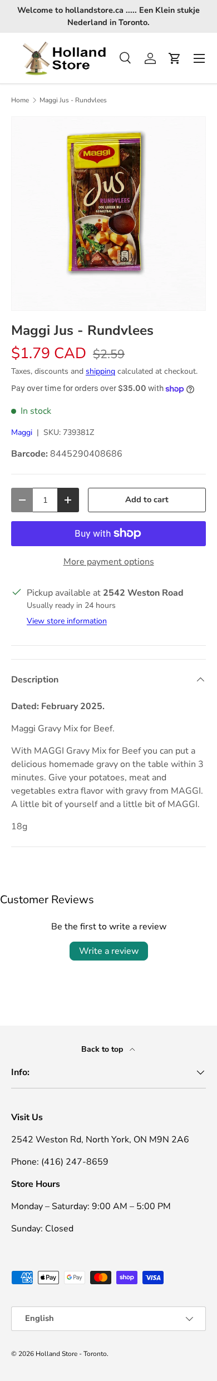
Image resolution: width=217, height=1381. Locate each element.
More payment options (108, 562)
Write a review (109, 951)
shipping (100, 371)
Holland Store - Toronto (71, 1353)
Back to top (103, 1049)
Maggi (21, 432)
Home (20, 100)
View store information (67, 621)
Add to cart (147, 499)
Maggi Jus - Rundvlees (73, 100)
